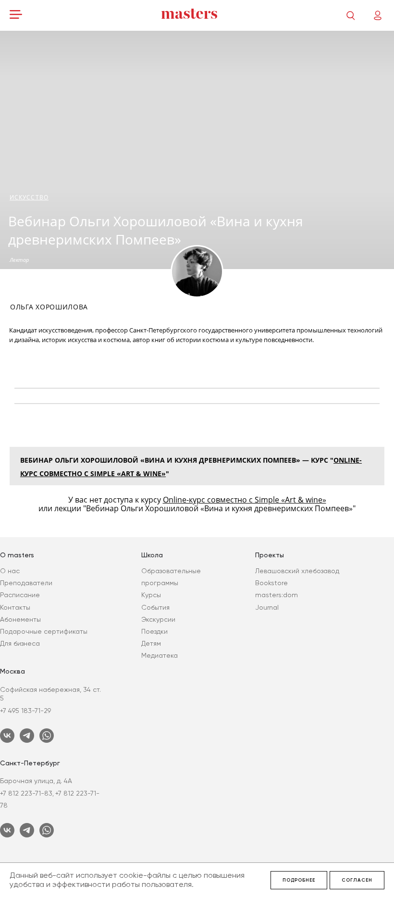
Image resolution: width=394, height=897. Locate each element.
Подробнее (299, 880)
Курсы (151, 595)
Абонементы (20, 619)
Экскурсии (158, 619)
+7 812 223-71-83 (26, 793)
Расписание (20, 595)
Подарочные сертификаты (43, 631)
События (155, 607)
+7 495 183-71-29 (25, 710)
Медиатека (159, 655)
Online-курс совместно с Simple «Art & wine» (244, 499)
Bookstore (271, 583)
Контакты (15, 607)
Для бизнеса (20, 643)
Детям (151, 643)
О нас (10, 571)
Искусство (29, 197)
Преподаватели (26, 583)
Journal (267, 607)
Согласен (357, 880)
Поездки (154, 631)
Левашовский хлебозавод (297, 571)
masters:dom (276, 595)
